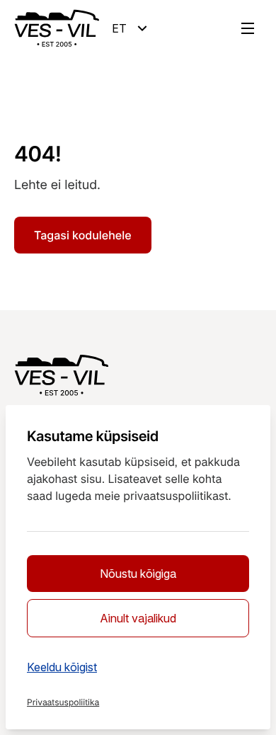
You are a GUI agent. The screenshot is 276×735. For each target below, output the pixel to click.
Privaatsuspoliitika (63, 702)
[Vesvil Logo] (56, 28)
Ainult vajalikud (138, 618)
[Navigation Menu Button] (248, 28)
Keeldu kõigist (62, 667)
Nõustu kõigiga (138, 573)
